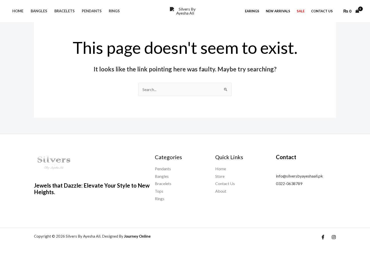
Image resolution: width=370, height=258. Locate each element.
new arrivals (278, 11)
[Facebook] (323, 237)
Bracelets (64, 11)
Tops (159, 191)
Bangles (39, 11)
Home (17, 11)
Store (220, 176)
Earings (252, 11)
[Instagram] (333, 237)
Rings (114, 11)
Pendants (91, 11)
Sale (301, 11)
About (220, 191)
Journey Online (137, 236)
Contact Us (322, 11)
